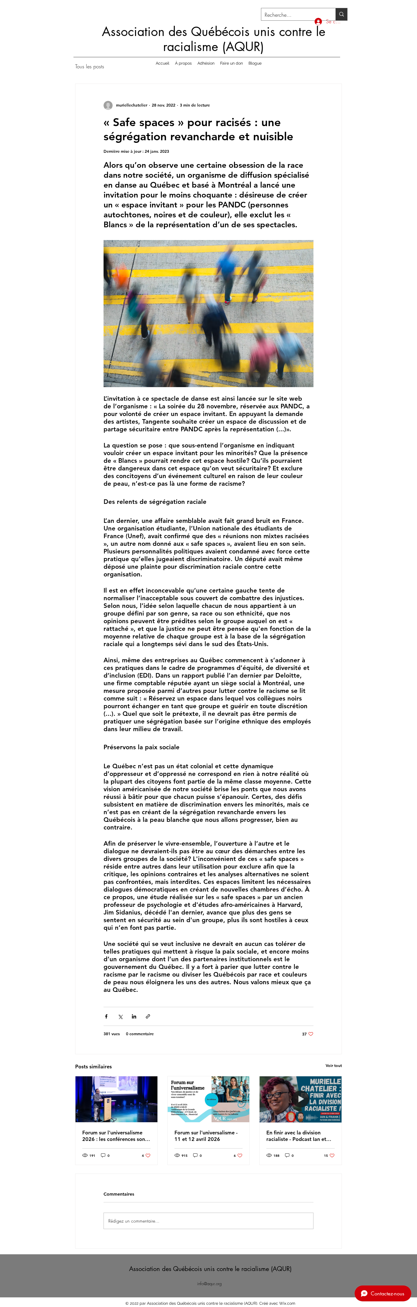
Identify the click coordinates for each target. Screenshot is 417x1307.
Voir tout (334, 1065)
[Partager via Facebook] (106, 1016)
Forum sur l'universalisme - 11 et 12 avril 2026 (206, 1135)
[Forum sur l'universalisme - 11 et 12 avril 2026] (209, 1099)
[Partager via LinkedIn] (134, 1016)
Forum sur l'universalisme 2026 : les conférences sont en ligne (114, 1135)
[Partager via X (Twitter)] (120, 1016)
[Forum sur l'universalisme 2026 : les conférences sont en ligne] (116, 1099)
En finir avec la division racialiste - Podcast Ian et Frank (296, 1135)
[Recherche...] (341, 14)
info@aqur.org (209, 1284)
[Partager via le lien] (148, 1016)
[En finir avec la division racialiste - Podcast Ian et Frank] (301, 1099)
